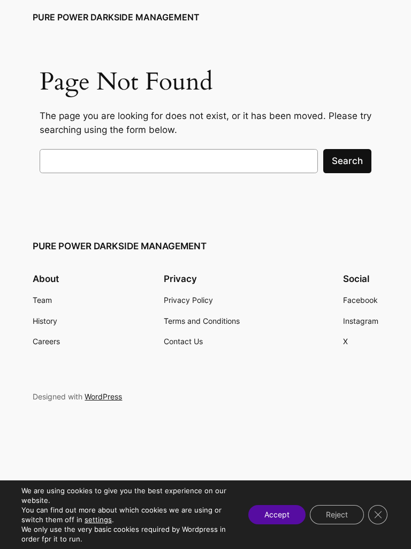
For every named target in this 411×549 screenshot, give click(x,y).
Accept (277, 514)
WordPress (103, 396)
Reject (337, 514)
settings (98, 519)
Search (347, 160)
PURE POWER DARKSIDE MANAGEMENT (116, 17)
